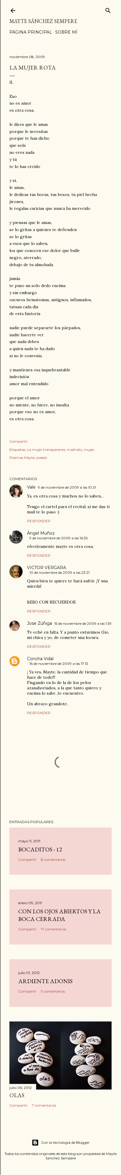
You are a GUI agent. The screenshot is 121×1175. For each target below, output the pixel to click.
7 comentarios (44, 1105)
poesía (41, 457)
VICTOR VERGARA (46, 567)
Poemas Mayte (22, 457)
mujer (89, 449)
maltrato (74, 449)
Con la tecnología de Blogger (65, 1142)
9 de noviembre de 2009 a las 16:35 (58, 538)
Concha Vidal (40, 658)
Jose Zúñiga (39, 623)
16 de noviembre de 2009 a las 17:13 (58, 663)
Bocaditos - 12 (40, 849)
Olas (16, 1095)
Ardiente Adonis (45, 981)
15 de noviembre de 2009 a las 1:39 (83, 623)
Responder (39, 521)
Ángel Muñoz (41, 533)
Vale (31, 487)
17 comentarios (53, 929)
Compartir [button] (18, 441)
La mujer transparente (46, 449)
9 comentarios (53, 991)
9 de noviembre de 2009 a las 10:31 (67, 487)
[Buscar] (108, 9)
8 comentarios (53, 859)
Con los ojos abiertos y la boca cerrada (59, 915)
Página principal (30, 32)
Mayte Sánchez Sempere (43, 21)
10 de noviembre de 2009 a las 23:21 (59, 572)
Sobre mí (66, 32)
